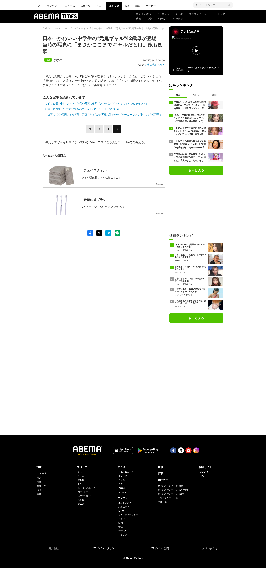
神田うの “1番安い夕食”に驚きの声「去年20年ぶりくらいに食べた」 (84, 108)
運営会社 (53, 548)
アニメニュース (126, 471)
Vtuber (121, 487)
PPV (202, 475)
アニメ (100, 5)
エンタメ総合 (143, 13)
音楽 (149, 18)
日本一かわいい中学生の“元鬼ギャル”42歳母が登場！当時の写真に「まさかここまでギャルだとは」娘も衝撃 (146, 28)
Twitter (181, 450)
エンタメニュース (60, 28)
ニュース (70, 5)
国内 (39, 478)
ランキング (53, 5)
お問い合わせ (210, 548)
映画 (138, 18)
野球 (80, 471)
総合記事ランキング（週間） (172, 493)
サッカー (82, 475)
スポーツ (86, 5)
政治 (39, 490)
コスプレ (122, 491)
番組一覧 (162, 501)
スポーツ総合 (84, 495)
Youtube (188, 450)
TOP (38, 5)
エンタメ (114, 5)
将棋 (127, 5)
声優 (120, 483)
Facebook (173, 450)
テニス (81, 503)
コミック (122, 475)
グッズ (121, 479)
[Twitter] (97, 233)
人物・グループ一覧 (168, 497)
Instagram (196, 450)
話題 (39, 494)
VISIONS (204, 471)
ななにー (59, 59)
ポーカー (151, 5)
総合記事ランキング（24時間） (173, 489)
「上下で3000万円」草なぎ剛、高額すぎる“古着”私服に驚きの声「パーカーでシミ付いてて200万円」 (103, 114)
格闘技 (81, 499)
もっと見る (196, 170)
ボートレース (84, 491)
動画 (68, 142)
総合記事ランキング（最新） (172, 485)
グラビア (178, 18)
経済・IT (41, 486)
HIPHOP (162, 18)
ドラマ (221, 13)
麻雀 (137, 5)
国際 (39, 482)
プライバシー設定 (159, 548)
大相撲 (81, 479)
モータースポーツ (86, 487)
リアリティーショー (200, 13)
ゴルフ (81, 483)
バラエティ (163, 13)
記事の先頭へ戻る (155, 64)
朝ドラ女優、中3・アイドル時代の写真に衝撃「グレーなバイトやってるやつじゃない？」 (96, 103)
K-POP (179, 13)
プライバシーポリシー (104, 548)
